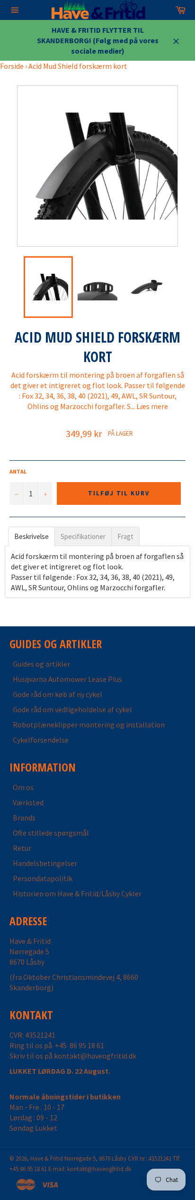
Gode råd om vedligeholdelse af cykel (72, 709)
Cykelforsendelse (41, 739)
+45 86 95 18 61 (79, 1045)
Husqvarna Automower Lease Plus (67, 679)
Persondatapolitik (42, 878)
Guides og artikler (41, 664)
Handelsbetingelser (45, 863)
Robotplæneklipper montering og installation (89, 724)
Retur (22, 848)
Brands (24, 817)
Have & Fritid (46, 1158)
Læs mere (152, 406)
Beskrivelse (31, 536)
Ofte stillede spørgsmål (51, 832)
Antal (18, 471)
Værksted (28, 802)
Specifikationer (83, 536)
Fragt (125, 536)
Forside (12, 66)
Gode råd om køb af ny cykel (57, 694)
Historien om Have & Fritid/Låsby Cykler (77, 893)
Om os (23, 787)
